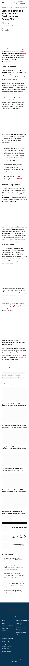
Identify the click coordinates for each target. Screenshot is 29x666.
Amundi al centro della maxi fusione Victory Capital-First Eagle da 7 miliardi (18, 583)
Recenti (12, 523)
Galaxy (15, 373)
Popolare (5, 523)
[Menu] (3, 2)
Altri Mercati (16, 7)
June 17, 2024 (18, 179)
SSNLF (25, 53)
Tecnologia (21, 377)
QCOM (12, 61)
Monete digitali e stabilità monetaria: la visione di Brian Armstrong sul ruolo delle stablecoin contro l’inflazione (19, 547)
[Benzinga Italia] (14, 2)
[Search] (26, 2)
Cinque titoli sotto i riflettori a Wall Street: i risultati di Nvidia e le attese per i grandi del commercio (14, 491)
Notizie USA (9, 7)
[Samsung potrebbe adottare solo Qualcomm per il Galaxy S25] (14, 36)
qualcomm (11, 375)
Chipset (4, 373)
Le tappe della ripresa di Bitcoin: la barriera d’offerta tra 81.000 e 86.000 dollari (13, 559)
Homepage (4, 7)
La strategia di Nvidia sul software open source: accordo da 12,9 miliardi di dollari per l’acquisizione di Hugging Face (14, 427)
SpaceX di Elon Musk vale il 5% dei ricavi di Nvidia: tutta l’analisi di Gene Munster (14, 404)
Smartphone (5, 377)
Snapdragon (13, 377)
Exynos (9, 373)
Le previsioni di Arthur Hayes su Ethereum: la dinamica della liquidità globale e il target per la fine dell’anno (19, 530)
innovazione (22, 373)
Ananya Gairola (9, 23)
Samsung (17, 375)
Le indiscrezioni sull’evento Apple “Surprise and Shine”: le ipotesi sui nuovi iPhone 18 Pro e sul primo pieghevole (14, 513)
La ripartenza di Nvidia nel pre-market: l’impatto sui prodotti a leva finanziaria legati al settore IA (14, 448)
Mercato (4, 375)
